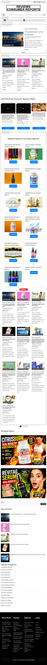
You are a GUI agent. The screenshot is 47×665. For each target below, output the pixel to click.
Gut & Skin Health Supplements (8, 582)
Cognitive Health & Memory (7, 579)
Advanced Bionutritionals (23, 337)
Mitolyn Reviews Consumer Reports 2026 (19, 524)
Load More (23, 289)
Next (26, 426)
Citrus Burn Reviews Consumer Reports (19, 544)
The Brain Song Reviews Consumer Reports (6, 641)
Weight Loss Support (37, 302)
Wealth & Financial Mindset (31, 28)
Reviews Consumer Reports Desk (33, 36)
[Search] (44, 15)
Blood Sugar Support (5, 572)
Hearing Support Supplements (8, 585)
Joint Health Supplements (7, 590)
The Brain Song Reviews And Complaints (5, 646)
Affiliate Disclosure (40, 632)
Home (37, 622)
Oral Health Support (5, 595)
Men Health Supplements (6, 592)
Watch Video (8, 128)
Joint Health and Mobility (6, 587)
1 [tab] (22, 52)
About (37, 624)
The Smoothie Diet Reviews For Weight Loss (6, 635)
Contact (37, 638)
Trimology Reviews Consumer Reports (19, 534)
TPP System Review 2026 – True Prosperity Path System (8, 72)
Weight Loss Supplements (23, 302)
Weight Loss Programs (7, 405)
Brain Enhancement (36, 337)
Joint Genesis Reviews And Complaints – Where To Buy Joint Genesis (23, 375)
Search (2, 502)
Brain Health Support (5, 577)
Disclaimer (38, 627)
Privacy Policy (39, 629)
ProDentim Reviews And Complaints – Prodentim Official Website (8, 375)
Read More (26, 49)
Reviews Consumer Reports (28, 660)
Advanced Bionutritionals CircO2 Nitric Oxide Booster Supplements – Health (23, 340)
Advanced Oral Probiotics (6, 569)
